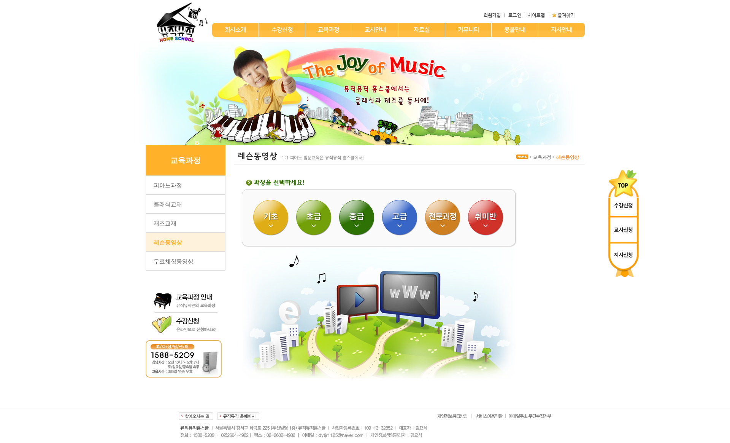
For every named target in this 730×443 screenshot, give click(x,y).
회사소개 (235, 29)
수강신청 (281, 29)
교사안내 (375, 29)
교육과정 (328, 29)
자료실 (421, 29)
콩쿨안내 (514, 29)
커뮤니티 (468, 29)
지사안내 (561, 29)
